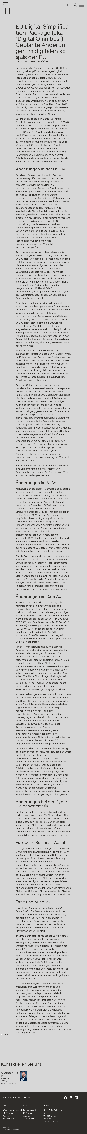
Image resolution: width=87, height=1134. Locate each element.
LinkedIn (76, 1097)
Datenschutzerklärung (13, 1129)
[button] (75, 5)
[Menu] (5, 11)
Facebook (65, 1097)
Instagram (71, 1097)
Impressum (7, 1127)
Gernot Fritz (22, 61)
